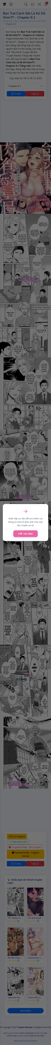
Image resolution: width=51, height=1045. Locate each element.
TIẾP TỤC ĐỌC (25, 533)
